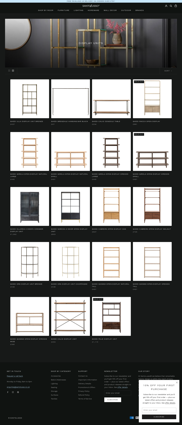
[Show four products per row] (13, 71)
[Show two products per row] (9, 71)
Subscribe (159, 417)
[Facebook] (8, 392)
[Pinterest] (18, 392)
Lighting (78, 10)
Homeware (93, 10)
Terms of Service (85, 399)
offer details (170, 403)
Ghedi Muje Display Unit (104, 339)
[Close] (177, 382)
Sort (167, 71)
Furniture (63, 10)
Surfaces (54, 395)
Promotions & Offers (86, 387)
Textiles (54, 399)
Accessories (56, 376)
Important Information (87, 380)
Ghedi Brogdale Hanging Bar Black (69, 121)
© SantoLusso (15, 418)
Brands (140, 10)
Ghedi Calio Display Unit (64, 339)
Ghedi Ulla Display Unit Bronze (26, 121)
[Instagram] (13, 392)
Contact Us (82, 376)
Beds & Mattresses (58, 380)
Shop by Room (45, 10)
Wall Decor (110, 10)
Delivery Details (84, 384)
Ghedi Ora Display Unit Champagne (69, 284)
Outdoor (126, 10)
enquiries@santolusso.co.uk (18, 387)
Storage (54, 391)
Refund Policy (84, 395)
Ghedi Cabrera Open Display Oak (109, 229)
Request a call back (15, 376)
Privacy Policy (83, 391)
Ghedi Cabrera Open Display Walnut (152, 229)
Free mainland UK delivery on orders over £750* (91, 1)
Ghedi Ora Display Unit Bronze (26, 284)
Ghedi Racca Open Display (146, 121)
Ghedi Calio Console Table (106, 121)
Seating (54, 387)
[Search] (171, 6)
